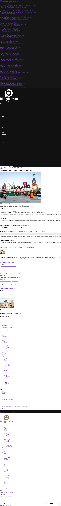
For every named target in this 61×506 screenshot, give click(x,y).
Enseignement (6, 154)
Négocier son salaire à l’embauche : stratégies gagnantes (8, 52)
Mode (3, 132)
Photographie (8, 158)
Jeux (6, 141)
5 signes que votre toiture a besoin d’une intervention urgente (9, 41)
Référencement (6, 163)
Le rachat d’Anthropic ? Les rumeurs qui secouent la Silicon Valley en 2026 (11, 20)
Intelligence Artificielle (7, 378)
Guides (7, 136)
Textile (5, 112)
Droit (4, 147)
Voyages (3, 127)
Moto (6, 115)
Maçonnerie (7, 124)
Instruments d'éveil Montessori (6, 330)
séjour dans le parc (55, 236)
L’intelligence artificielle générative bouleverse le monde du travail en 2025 (11, 59)
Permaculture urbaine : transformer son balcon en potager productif (10, 47)
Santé (3, 129)
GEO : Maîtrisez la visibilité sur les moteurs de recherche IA (9, 26)
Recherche (10, 166)
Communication (4, 160)
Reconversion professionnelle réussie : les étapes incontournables (9, 54)
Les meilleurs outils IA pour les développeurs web (7, 21)
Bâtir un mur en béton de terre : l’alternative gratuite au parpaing (9, 31)
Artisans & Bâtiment (7, 119)
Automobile (7, 114)
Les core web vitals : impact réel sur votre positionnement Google (10, 53)
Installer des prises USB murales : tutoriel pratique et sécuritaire (9, 82)
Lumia (1, 255)
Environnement (6, 148)
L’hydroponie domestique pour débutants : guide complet (8, 46)
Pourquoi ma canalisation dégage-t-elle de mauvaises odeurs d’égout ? (10, 2)
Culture (5, 143)
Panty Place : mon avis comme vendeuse (6, 14)
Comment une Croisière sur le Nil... (6, 496)
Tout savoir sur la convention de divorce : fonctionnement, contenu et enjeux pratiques (13, 9)
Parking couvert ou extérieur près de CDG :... (9, 281)
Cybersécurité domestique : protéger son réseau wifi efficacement (10, 67)
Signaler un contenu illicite (6, 394)
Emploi (5, 153)
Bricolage (5, 117)
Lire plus (54, 503)
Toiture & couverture (9, 126)
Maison (3, 116)
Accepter (51, 503)
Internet (5, 140)
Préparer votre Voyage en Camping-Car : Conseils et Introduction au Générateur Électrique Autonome (15, 87)
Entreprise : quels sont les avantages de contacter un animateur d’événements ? (14, 406)
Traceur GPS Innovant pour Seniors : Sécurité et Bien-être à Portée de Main (11, 85)
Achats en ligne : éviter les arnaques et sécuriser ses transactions (9, 73)
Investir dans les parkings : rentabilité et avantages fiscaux (8, 48)
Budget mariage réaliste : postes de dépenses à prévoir (8, 69)
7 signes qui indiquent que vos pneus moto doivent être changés (9, 23)
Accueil (1, 167)
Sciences (5, 145)
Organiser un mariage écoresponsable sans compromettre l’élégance (10, 78)
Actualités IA (8, 137)
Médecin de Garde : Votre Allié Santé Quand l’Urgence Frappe (9, 45)
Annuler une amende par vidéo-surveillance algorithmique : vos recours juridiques (12, 35)
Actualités (3, 335)
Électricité (7, 122)
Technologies (4, 134)
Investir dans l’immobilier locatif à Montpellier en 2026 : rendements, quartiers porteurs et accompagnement (16, 17)
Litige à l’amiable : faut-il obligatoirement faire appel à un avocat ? (10, 1)
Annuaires (7, 164)
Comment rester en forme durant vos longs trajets (7, 13)
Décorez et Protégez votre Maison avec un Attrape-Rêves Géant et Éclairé (11, 84)
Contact (3, 395)
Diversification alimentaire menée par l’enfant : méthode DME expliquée (11, 75)
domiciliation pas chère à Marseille (7, 327)
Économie (5, 146)
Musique (5, 366)
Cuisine (5, 118)
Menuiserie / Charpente (9, 123)
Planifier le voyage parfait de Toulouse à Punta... (9, 284)
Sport (4, 131)
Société (3, 142)
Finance (5, 107)
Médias (5, 161)
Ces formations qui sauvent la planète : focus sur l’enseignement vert (10, 66)
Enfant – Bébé (8, 152)
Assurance (5, 110)
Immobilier (5, 108)
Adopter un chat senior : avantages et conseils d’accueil (8, 64)
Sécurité (7, 149)
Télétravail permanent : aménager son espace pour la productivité (9, 57)
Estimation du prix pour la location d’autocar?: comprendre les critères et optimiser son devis (14, 15)
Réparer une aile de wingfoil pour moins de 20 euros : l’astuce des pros (10, 28)
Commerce (5, 109)
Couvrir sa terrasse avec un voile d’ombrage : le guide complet (9, 40)
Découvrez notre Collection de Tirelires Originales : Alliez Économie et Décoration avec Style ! (14, 72)
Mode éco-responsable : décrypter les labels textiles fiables (8, 63)
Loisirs (5, 156)
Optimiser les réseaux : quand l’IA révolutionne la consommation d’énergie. (11, 22)
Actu (2, 105)
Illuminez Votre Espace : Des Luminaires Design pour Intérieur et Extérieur (11, 65)
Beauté (5, 133)
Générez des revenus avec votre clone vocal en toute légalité (9, 29)
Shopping (7, 157)
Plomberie (7, 120)
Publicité (5, 162)
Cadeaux (7, 363)
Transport (5, 113)
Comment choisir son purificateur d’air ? (8, 399)
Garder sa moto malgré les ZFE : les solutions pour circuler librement (10, 30)
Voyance (7, 159)
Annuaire (3, 393)
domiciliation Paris (4, 325)
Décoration (6, 351)
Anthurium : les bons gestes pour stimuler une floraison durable (9, 61)
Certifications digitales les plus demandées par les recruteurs (9, 60)
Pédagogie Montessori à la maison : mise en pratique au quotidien (10, 51)
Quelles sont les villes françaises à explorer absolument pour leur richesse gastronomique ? (13, 24)
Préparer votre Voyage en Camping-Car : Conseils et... (10, 273)
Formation (7, 155)
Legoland (14, 211)
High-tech (5, 138)
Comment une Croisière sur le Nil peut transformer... (10, 277)
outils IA (7, 135)
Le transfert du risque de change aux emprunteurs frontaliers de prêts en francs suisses (13, 7)
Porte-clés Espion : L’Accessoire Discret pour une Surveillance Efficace (11, 70)
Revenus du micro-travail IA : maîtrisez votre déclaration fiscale (9, 34)
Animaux (7, 150)
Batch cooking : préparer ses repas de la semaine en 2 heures (9, 79)
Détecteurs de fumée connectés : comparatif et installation (8, 71)
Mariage (7, 371)
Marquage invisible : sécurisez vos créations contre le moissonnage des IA (11, 39)
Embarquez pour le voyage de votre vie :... (8, 288)
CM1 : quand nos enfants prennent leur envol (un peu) (8, 18)
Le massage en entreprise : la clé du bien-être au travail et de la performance (11, 3)
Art (4, 144)
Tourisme (5, 128)
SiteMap (14, 412)
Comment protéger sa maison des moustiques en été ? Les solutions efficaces (11, 77)
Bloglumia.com (2, 412)
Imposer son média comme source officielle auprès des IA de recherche (10, 27)
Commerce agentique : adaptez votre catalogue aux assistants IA (9, 37)
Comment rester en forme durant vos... (6, 488)
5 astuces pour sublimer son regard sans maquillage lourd (8, 8)
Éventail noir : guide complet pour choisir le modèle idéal (8, 42)
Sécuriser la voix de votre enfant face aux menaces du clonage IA (10, 25)
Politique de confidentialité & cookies (5, 505)
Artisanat (5, 111)
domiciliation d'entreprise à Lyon (7, 323)
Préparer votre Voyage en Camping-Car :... (7, 492)
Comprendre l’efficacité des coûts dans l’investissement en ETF (9, 58)
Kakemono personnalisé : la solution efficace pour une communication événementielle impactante (14, 16)
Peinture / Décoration (9, 125)
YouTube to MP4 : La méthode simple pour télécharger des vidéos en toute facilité (12, 83)
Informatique (6, 139)
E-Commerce (8, 376)
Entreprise (3, 106)
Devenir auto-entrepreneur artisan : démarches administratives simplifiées (11, 81)
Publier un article (4, 392)
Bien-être (5, 130)
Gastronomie (6, 382)
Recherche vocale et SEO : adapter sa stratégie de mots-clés (9, 49)
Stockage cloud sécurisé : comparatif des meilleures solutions (9, 76)
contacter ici (21, 313)
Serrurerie (7, 121)
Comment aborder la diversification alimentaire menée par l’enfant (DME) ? (11, 4)
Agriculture (6, 341)
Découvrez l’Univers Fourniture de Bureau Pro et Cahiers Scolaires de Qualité (12, 43)
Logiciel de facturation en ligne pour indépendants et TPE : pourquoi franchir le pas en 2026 (14, 19)
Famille (5, 151)
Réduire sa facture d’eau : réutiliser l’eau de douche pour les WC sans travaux (11, 33)
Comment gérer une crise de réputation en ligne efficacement (9, 55)
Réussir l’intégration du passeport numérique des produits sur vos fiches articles (12, 36)
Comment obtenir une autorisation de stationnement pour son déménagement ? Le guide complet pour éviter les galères (18, 12)
